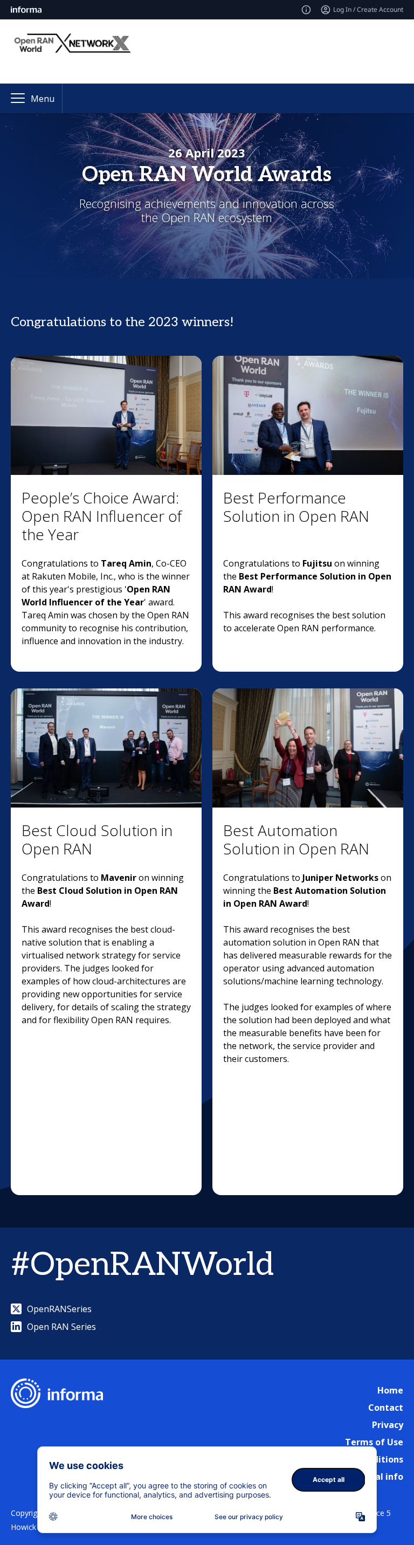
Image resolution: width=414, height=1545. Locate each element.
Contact (385, 1407)
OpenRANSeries (59, 1309)
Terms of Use (374, 1442)
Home (390, 1390)
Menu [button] (42, 99)
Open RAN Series (61, 1327)
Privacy (387, 1425)
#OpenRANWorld (142, 1265)
